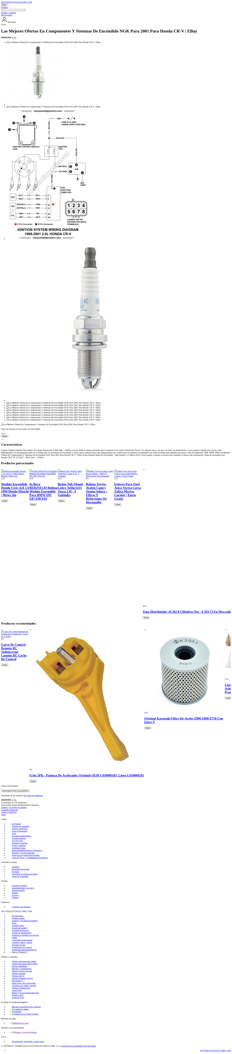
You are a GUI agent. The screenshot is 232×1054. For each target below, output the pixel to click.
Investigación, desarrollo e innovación (28, 1041)
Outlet (14, 938)
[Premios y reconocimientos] (24, 1032)
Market (15, 893)
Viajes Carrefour (19, 845)
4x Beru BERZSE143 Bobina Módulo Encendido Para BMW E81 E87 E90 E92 (43, 491)
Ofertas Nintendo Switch (22, 978)
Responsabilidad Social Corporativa (27, 850)
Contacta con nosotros (21, 907)
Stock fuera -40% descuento (24, 983)
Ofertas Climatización (21, 988)
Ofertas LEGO (18, 976)
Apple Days (17, 990)
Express (15, 895)
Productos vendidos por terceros (25, 935)
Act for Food (17, 841)
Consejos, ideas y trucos (22, 942)
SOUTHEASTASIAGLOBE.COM (16, 2)
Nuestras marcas (19, 838)
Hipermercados (18, 890)
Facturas (15, 871)
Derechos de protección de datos (25, 855)
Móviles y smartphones (21, 969)
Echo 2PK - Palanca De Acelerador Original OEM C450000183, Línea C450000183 (86, 775)
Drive (14, 923)
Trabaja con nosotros (20, 826)
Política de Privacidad (86, 1046)
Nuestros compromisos (21, 836)
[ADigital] (16, 1012)
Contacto (15, 867)
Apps (3, 815)
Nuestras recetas (19, 945)
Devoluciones (17, 916)
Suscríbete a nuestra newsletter (25, 874)
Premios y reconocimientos (23, 853)
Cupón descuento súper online (24, 964)
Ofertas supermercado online (24, 961)
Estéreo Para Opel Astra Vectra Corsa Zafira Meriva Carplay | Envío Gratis (127, 491)
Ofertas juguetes (19, 973)
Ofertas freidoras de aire (22, 971)
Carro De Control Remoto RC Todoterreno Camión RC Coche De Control (14, 652)
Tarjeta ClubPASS (9, 812)
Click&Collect (18, 925)
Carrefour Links (18, 848)
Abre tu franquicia (19, 831)
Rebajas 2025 (17, 995)
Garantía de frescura (9, 810)
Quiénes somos (18, 918)
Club (14, 833)
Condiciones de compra (22, 947)
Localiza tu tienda (19, 885)
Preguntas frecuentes (20, 869)
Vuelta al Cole (18, 998)
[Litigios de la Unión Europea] (25, 1014)
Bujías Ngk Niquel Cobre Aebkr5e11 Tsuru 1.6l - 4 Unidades (70, 489)
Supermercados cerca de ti (23, 888)
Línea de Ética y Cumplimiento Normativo (30, 858)
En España (16, 824)
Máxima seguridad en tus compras (26, 1007)
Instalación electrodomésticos (24, 950)
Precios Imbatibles (19, 966)
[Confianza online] (20, 1009)
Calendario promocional (22, 940)
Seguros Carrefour (19, 843)
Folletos (4, 7)
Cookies (63, 1046)
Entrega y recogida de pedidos (14, 807)
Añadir (4, 436)
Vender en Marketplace (21, 933)
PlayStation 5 (17, 981)
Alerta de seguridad (20, 876)
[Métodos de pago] (20, 1023)
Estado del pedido (19, 928)
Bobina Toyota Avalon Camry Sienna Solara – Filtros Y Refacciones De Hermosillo (96, 493)
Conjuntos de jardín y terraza (24, 985)
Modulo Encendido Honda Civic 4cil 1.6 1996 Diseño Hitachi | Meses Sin (15, 489)
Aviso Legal (72, 1046)
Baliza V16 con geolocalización (25, 993)
